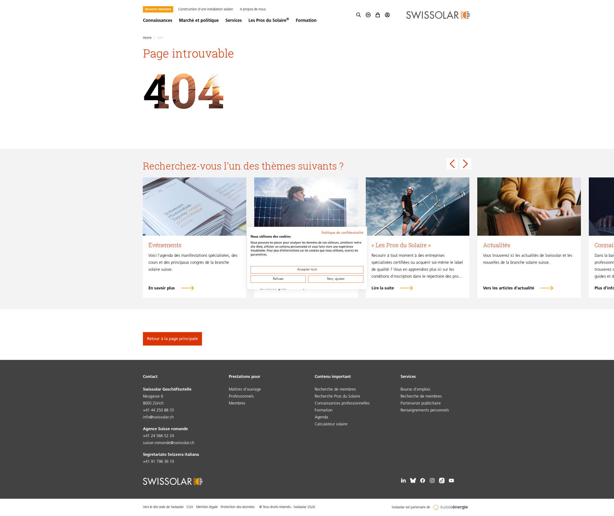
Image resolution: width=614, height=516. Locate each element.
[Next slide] (465, 163)
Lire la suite (383, 288)
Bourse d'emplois (415, 389)
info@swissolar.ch (158, 417)
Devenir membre (158, 9)
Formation (306, 21)
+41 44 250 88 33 (158, 410)
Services (233, 21)
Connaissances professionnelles (342, 403)
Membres (237, 403)
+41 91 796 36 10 (158, 462)
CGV (190, 507)
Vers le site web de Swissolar (163, 507)
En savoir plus (161, 288)
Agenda (321, 417)
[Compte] (387, 15)
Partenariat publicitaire (421, 403)
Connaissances (157, 21)
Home (147, 38)
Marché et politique (199, 21)
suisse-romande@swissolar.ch (168, 443)
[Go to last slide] (452, 163)
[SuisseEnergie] (452, 507)
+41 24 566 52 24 (158, 436)
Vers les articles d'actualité (508, 288)
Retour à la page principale (172, 339)
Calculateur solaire (331, 424)
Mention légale (207, 507)
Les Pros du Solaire (268, 21)
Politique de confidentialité (342, 233)
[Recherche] (358, 15)
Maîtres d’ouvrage (245, 389)
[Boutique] (378, 15)
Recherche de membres (335, 389)
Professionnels (241, 396)
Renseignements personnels (425, 410)
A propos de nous (253, 9)
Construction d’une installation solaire (205, 9)
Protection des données (237, 507)
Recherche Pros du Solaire (337, 396)
